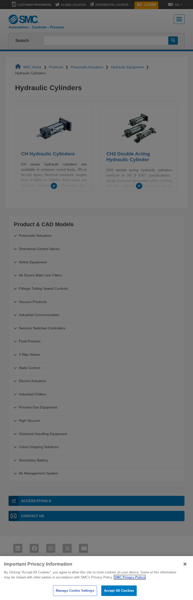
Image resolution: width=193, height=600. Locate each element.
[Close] (184, 564)
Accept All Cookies (119, 590)
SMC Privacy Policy (129, 577)
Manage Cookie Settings (75, 590)
